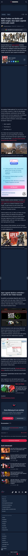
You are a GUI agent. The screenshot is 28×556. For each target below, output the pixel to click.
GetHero (4, 540)
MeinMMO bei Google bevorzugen (15, 29)
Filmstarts (4, 546)
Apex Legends (15, 45)
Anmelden (24, 432)
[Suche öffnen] (26, 2)
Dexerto (13, 398)
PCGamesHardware (5, 398)
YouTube (4, 525)
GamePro (4, 538)
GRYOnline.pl (5, 542)
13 (21, 14)
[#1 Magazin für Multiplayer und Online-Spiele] (14, 2)
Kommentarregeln (14, 427)
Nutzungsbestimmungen (7, 503)
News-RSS (4, 527)
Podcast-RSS (5, 529)
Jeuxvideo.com (5, 544)
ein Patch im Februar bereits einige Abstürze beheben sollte (13, 201)
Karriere (4, 511)
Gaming (3, 14)
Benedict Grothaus (7, 26)
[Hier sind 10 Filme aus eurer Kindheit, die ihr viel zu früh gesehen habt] (5, 450)
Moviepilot (4, 548)
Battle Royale (10, 59)
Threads (4, 523)
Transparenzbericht (6, 507)
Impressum (4, 500)
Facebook (4, 519)
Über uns (4, 498)
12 (18, 451)
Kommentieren (20, 418)
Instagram (4, 521)
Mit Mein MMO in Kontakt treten (9, 509)
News (8, 14)
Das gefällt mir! (9, 418)
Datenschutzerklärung (7, 505)
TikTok (3, 517)
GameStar (4, 536)
